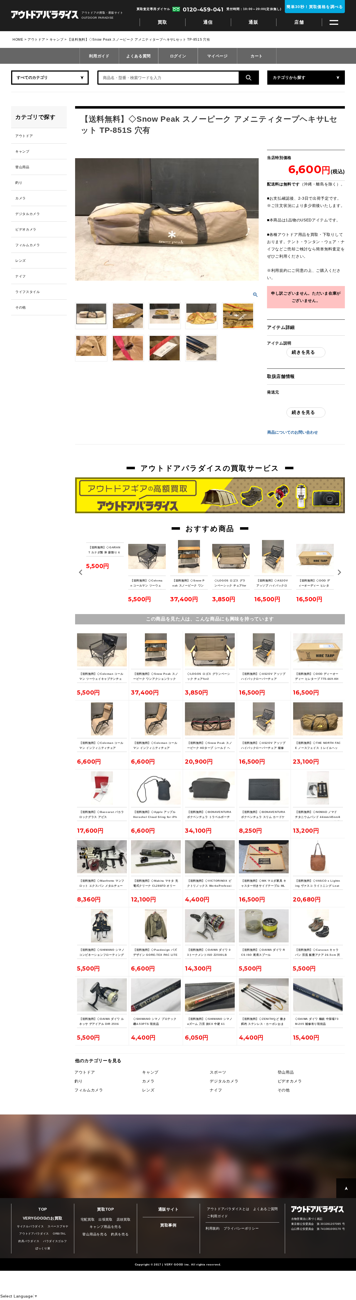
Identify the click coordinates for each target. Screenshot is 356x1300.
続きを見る (303, 352)
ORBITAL (59, 1233)
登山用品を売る (94, 1234)
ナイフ (216, 1090)
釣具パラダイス (28, 1241)
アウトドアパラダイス (45, 15)
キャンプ (57, 39)
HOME (18, 39)
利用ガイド (99, 56)
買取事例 (168, 1225)
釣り (79, 1081)
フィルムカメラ (89, 1090)
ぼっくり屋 (42, 1248)
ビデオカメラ (290, 1081)
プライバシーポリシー (241, 1228)
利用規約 (279, 270)
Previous (80, 572)
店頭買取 (124, 1219)
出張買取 (105, 1219)
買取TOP (105, 1209)
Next (339, 572)
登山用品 (286, 1072)
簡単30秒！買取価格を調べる (314, 6)
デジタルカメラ (224, 1081)
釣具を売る (120, 1234)
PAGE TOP (346, 1188)
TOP (42, 1209)
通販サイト (168, 1209)
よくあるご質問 (265, 1209)
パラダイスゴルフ (55, 1241)
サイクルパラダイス (30, 1226)
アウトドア (36, 39)
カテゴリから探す (289, 77)
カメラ (148, 1081)
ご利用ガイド (217, 1216)
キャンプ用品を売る (105, 1227)
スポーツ (218, 1072)
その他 (284, 1090)
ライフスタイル (27, 292)
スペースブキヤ (58, 1226)
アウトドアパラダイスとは (228, 1209)
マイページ (217, 56)
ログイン (178, 56)
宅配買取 (88, 1219)
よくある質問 (138, 56)
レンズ (148, 1090)
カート (257, 56)
